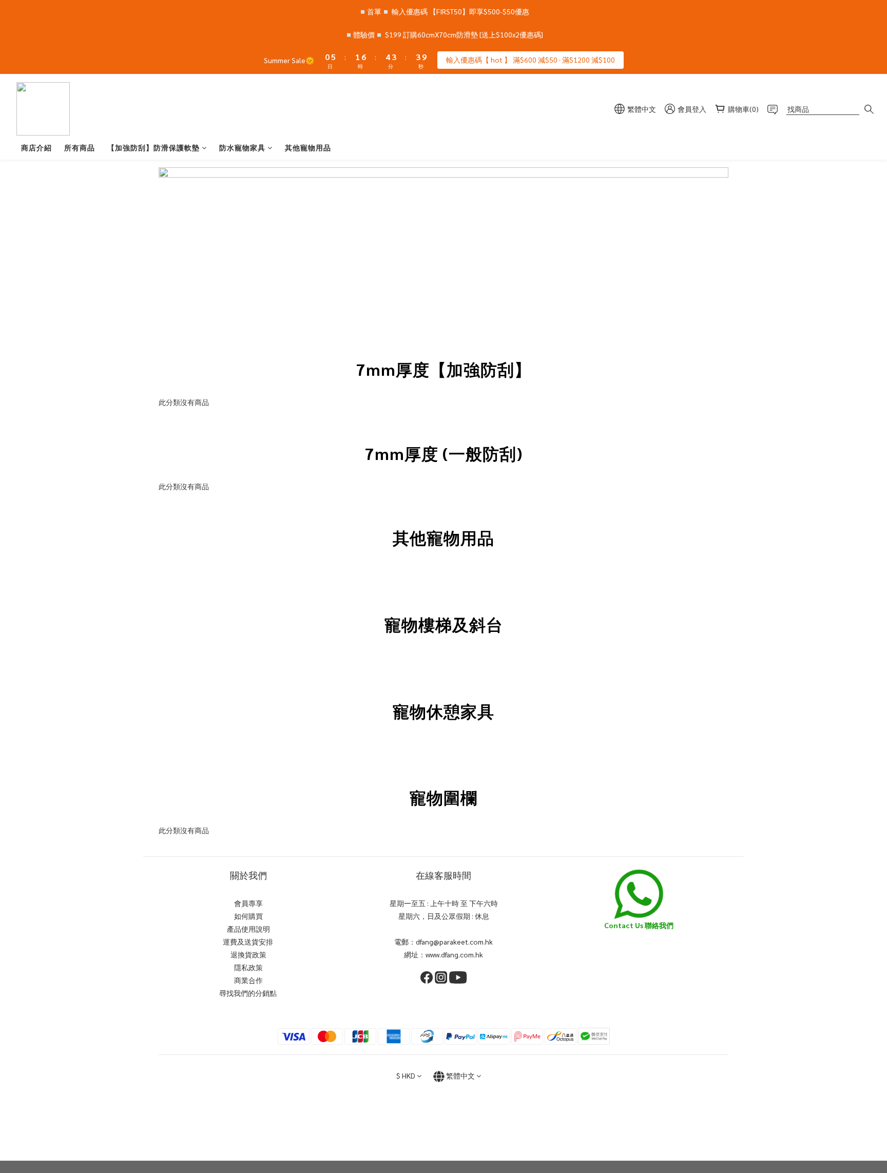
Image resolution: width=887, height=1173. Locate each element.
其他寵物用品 (308, 147)
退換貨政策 (248, 954)
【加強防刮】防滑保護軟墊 (153, 147)
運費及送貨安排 (249, 941)
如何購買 (248, 915)
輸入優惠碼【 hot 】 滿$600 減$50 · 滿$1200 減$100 (530, 59)
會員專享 (248, 903)
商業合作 (248, 980)
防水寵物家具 (242, 147)
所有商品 (79, 147)
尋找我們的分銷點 (248, 992)
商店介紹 (36, 147)
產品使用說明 (248, 928)
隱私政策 (248, 967)
